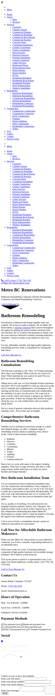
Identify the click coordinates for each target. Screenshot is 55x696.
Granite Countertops (21, 47)
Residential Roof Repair (23, 80)
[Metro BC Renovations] (15, 283)
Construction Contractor (23, 113)
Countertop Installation (22, 45)
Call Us (4, 304)
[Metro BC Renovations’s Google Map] (2, 641)
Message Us (13, 304)
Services (10, 24)
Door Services (18, 52)
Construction (12, 108)
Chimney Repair (19, 30)
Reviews (16, 22)
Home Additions (19, 121)
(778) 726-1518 (15, 586)
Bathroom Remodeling (22, 96)
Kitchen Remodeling (21, 101)
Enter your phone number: (13, 681)
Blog (14, 19)
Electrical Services (20, 55)
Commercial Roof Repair (23, 37)
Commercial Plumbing (22, 35)
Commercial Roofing (21, 40)
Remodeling (12, 91)
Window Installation (21, 88)
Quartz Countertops (21, 50)
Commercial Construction (23, 111)
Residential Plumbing (21, 78)
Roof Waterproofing (21, 85)
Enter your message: (10, 690)
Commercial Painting (21, 32)
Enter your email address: (12, 684)
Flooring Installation (21, 57)
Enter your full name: (10, 679)
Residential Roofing (21, 83)
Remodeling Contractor (22, 103)
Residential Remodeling (23, 106)
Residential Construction (23, 126)
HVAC (15, 75)
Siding (15, 129)
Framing (16, 118)
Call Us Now (7, 569)
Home (9, 14)
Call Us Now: (17, 280)
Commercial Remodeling (23, 98)
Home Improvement (21, 68)
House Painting (19, 73)
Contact (10, 136)
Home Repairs (18, 70)
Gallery (10, 134)
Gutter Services (19, 63)
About (9, 17)
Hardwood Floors (20, 65)
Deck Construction (20, 116)
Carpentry (16, 27)
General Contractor (20, 60)
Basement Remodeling (22, 93)
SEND (4, 693)
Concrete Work (19, 42)
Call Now (5, 355)
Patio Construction (20, 124)
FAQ (9, 131)
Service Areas (13, 139)
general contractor (23, 327)
